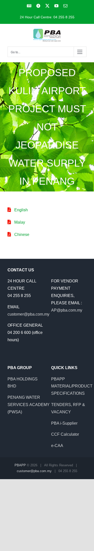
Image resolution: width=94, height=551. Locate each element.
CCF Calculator (65, 434)
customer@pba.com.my (28, 314)
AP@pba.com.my (66, 310)
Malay (19, 222)
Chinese (21, 234)
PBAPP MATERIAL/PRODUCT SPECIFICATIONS (71, 386)
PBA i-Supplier (64, 423)
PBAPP (20, 465)
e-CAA (57, 445)
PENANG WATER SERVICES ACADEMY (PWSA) (29, 404)
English (21, 210)
